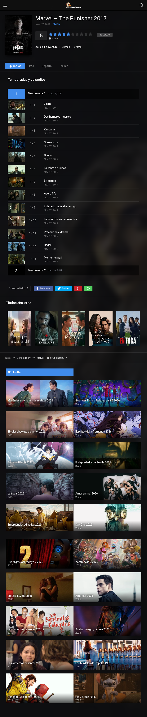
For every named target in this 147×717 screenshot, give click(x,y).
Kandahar (50, 129)
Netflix (56, 24)
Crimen (66, 47)
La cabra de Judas (55, 168)
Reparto (47, 66)
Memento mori (53, 257)
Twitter (17, 372)
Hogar (47, 244)
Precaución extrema (56, 232)
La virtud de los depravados (60, 219)
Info (31, 66)
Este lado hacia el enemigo (60, 206)
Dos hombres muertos (57, 116)
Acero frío (50, 193)
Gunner (48, 155)
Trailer (63, 66)
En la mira (50, 180)
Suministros (51, 142)
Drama (77, 47)
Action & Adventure (46, 47)
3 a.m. (47, 103)
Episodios (15, 66)
